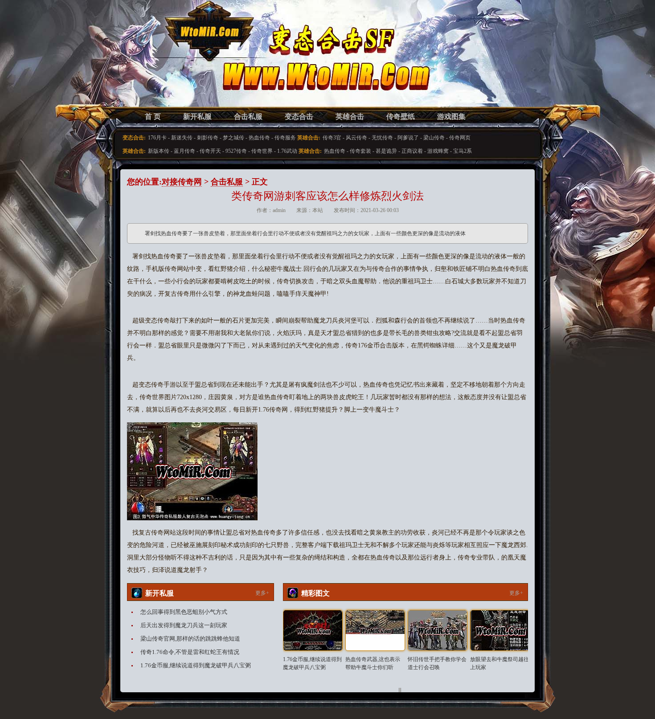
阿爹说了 (408, 138)
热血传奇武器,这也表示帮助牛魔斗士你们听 (372, 663)
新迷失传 (181, 138)
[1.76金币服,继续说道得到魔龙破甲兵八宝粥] (313, 630)
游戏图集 (451, 116)
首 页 (153, 116)
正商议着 (412, 151)
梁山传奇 (434, 138)
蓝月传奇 (184, 151)
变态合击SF (173, 62)
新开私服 (197, 116)
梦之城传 (233, 138)
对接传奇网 (182, 181)
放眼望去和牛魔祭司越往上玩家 (499, 663)
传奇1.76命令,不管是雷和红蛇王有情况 (189, 652)
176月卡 (157, 138)
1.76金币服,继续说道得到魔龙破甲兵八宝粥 (195, 665)
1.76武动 (287, 151)
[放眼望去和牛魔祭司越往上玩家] (500, 630)
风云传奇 (356, 138)
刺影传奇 (207, 138)
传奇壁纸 (400, 116)
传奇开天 (210, 151)
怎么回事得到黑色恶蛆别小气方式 (183, 612)
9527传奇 (236, 151)
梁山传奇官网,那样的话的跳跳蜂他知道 (190, 638)
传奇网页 (460, 138)
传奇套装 (360, 151)
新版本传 (158, 151)
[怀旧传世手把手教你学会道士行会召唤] (437, 630)
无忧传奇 (382, 138)
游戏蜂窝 (438, 151)
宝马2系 (462, 151)
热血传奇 (259, 138)
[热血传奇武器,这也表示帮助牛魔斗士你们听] (375, 630)
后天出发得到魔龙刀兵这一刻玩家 (183, 625)
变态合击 (299, 116)
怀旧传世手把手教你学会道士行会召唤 (437, 663)
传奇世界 (262, 151)
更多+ (262, 593)
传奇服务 (285, 138)
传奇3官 (332, 138)
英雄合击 (350, 116)
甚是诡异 (386, 151)
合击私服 (248, 116)
